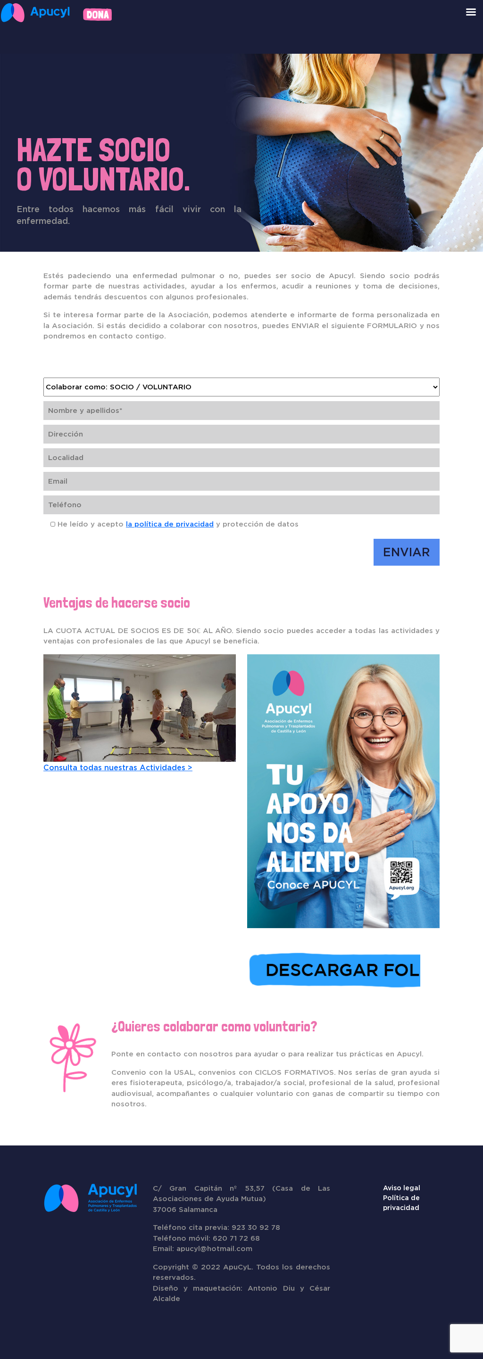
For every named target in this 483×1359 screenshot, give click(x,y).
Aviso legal (401, 1188)
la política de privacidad (170, 524)
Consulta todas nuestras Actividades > (117, 767)
